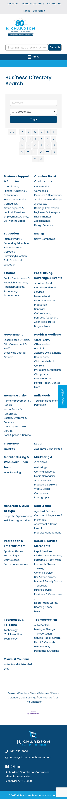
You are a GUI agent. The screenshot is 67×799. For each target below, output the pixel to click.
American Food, (43, 283)
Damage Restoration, (46, 208)
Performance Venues (16, 564)
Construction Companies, (42, 189)
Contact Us (54, 3)
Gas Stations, (42, 646)
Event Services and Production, (45, 303)
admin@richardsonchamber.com (30, 757)
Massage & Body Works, (48, 560)
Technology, (11, 630)
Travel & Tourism (16, 659)
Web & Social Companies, (42, 491)
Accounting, (11, 291)
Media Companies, (45, 476)
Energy (39, 233)
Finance (10, 273)
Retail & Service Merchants (45, 543)
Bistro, (51, 321)
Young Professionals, (46, 400)
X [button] (54, 152)
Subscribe (39, 10)
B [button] (28, 132)
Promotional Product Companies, (16, 201)
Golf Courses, (11, 560)
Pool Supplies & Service (17, 435)
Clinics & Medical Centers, (44, 363)
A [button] (22, 132)
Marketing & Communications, (44, 469)
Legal (38, 443)
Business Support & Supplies (16, 178)
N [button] (28, 145)
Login (27, 10)
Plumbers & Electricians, (48, 195)
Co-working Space (15, 220)
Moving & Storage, (45, 629)
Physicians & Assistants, (48, 370)
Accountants (11, 295)
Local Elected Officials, (17, 340)
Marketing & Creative (43, 459)
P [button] (41, 145)
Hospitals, (39, 348)
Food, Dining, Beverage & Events (48, 275)
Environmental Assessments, (42, 219)
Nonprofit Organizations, (18, 516)
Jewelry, (39, 568)
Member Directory (33, 3)
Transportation (45, 620)
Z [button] (41, 159)
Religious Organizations (17, 520)
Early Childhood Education (13, 262)
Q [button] (48, 145)
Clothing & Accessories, (48, 555)
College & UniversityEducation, (15, 254)
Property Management (47, 532)
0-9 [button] (12, 132)
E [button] (48, 132)
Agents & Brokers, (44, 511)
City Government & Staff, (15, 346)
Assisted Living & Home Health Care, (47, 355)
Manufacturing (12, 472)
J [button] (41, 138)
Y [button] (35, 159)
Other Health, (42, 340)
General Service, (43, 572)
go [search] (35, 119)
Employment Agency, (16, 216)
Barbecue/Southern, (46, 317)
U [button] (34, 152)
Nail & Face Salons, (45, 577)
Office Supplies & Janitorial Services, (15, 210)
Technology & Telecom (14, 622)
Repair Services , (43, 551)
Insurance (11, 443)
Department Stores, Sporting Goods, (46, 605)
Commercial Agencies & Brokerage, (48, 517)
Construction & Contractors (45, 178)
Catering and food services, (45, 290)
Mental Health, (42, 382)
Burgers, (38, 326)
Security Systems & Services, (15, 420)
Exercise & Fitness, (44, 564)
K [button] (47, 138)
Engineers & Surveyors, (47, 212)
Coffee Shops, (42, 313)
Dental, (56, 382)
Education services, (15, 247)
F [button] (54, 132)
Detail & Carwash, (44, 642)
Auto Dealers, (42, 625)
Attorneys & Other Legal (48, 448)
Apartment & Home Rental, (45, 526)
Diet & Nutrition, (43, 378)
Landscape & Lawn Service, (15, 428)
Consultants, (11, 186)
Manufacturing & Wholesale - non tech (16, 462)
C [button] (35, 132)
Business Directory (18, 693)
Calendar (13, 3)
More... (48, 326)
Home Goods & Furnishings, (13, 411)
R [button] (54, 145)
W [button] (47, 152)
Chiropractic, (41, 374)
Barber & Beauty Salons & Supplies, (48, 583)
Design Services (43, 225)
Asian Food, (40, 321)
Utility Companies (44, 239)
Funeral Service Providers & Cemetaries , (48, 594)
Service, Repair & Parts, (47, 638)
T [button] (28, 152)
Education (11, 233)
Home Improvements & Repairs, (17, 403)
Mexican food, (42, 296)
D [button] (42, 132)
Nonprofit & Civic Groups (16, 508)
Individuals (42, 395)
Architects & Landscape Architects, (48, 201)
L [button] (53, 138)
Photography (42, 497)
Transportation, (43, 633)
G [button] (23, 138)
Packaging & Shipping (46, 650)
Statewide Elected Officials (15, 355)
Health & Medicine (47, 334)
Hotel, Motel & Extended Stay (18, 666)
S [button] (22, 152)
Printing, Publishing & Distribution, (15, 193)
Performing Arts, (13, 555)
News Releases (40, 693)
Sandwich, (40, 309)
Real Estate (42, 506)
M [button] (22, 145)
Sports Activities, (13, 551)
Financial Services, (14, 286)
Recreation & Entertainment (15, 543)
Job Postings (28, 697)
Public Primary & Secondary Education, (16, 241)
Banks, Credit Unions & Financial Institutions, (17, 280)
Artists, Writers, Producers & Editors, (45, 482)
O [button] (35, 145)
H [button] (30, 138)
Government (13, 334)
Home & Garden (16, 395)
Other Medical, (42, 344)
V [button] (41, 152)
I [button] (35, 138)
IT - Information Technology (13, 636)
